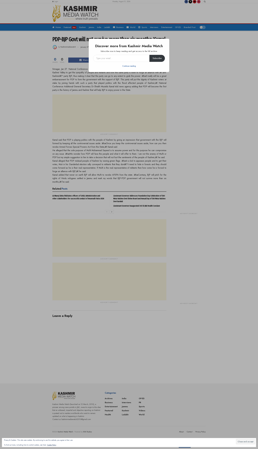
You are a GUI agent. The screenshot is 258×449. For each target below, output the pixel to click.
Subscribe (157, 58)
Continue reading (129, 66)
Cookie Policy (51, 445)
